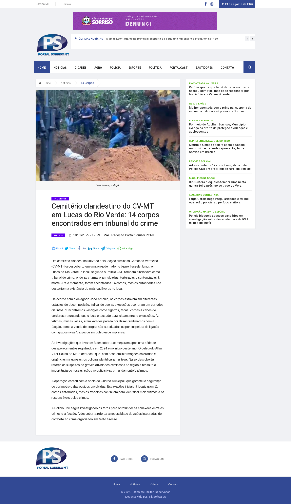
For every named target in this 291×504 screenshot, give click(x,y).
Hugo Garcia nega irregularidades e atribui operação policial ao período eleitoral (219, 201)
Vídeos (154, 484)
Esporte (134, 68)
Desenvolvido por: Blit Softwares (145, 496)
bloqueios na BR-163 (202, 178)
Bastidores (204, 68)
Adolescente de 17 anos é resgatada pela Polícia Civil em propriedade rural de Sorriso (220, 167)
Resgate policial (200, 161)
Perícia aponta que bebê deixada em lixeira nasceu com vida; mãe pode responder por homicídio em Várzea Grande (219, 91)
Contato (66, 4)
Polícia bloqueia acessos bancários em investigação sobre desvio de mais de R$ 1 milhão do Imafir (218, 219)
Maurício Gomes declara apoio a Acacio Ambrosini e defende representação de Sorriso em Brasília (217, 148)
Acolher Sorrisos (201, 120)
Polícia (115, 68)
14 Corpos (60, 198)
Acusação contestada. (204, 195)
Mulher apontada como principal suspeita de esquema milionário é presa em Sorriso (162, 38)
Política (155, 68)
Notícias (60, 68)
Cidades (81, 68)
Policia (58, 235)
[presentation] (247, 38)
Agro (98, 68)
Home (42, 68)
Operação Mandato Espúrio (207, 212)
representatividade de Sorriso (209, 141)
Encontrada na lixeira (203, 83)
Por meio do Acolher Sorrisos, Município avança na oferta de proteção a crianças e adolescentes (218, 128)
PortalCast (178, 68)
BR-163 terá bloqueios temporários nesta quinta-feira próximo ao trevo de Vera (217, 184)
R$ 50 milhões (197, 104)
